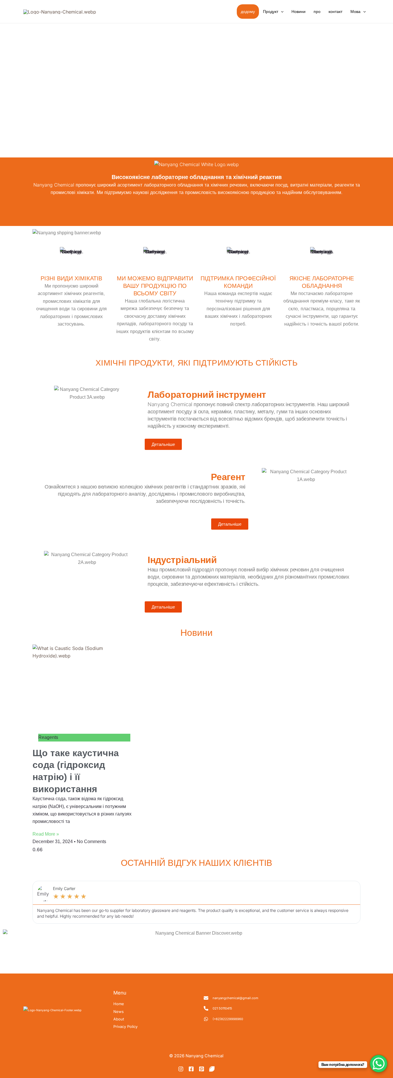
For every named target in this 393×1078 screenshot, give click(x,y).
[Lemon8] (212, 1069)
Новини (298, 11)
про (317, 11)
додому (248, 11)
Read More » (46, 834)
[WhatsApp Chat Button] (378, 1063)
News (118, 1011)
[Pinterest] (201, 1069)
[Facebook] (191, 1069)
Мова (355, 11)
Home (118, 1003)
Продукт (270, 11)
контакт (335, 11)
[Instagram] (181, 1069)
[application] (280, 11)
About (118, 1019)
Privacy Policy (125, 1026)
